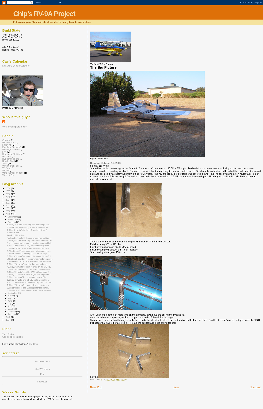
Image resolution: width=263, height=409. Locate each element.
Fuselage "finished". (12, 147)
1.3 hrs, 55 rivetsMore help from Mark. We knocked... (30, 240)
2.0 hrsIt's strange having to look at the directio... (28, 227)
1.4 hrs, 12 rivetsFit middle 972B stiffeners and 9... (29, 272)
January (11, 314)
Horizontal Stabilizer (12, 154)
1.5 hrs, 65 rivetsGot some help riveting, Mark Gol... (29, 256)
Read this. (33, 344)
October (11, 222)
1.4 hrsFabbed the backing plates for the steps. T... (29, 253)
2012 (8, 205)
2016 (8, 194)
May (10, 303)
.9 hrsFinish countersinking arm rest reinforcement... (30, 259)
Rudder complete (10, 159)
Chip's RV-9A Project (44, 14)
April (10, 306)
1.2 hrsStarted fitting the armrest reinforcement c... (29, 251)
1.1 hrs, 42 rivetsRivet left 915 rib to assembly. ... (28, 280)
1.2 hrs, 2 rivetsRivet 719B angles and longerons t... (29, 274)
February (12, 312)
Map (42, 374)
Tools (5, 163)
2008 (8, 317)
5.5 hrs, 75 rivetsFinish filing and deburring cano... (28, 225)
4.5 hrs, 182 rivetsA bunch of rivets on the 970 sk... (29, 267)
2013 (8, 203)
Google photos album (12, 337)
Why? (5, 170)
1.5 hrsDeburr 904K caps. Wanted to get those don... (30, 261)
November (12, 219)
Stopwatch (42, 381)
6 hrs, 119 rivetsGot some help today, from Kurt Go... (30, 282)
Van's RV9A (8, 334)
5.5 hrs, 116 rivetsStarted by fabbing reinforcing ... (28, 264)
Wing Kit (6, 175)
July (10, 298)
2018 (8, 188)
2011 (8, 208)
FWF (4, 152)
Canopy (6, 140)
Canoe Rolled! (13, 232)
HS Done (6, 156)
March (11, 309)
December (12, 217)
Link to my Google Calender (16, 66)
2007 (8, 320)
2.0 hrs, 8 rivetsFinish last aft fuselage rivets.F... (28, 230)
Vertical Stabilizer (10, 166)
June (10, 301)
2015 (8, 197)
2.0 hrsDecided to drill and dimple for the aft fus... (28, 288)
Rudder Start (8, 161)
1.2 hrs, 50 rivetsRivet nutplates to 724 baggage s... (29, 269)
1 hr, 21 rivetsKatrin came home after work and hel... (29, 243)
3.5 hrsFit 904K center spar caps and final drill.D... (28, 248)
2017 (8, 191)
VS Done (6, 168)
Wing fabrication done (13, 173)
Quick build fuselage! (16, 235)
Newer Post (96, 387)
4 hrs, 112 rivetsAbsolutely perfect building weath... (29, 246)
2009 (8, 214)
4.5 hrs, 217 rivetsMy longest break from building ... (29, 238)
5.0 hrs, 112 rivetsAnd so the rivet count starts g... (28, 285)
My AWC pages (42, 369)
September (13, 293)
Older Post (255, 387)
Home (176, 387)
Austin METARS (42, 361)
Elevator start (8, 142)
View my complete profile (14, 127)
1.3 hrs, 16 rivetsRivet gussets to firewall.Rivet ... (28, 277)
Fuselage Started (10, 149)
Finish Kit (6, 145)
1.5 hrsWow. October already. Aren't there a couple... (30, 290)
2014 (8, 200)
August (11, 296)
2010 (8, 211)
